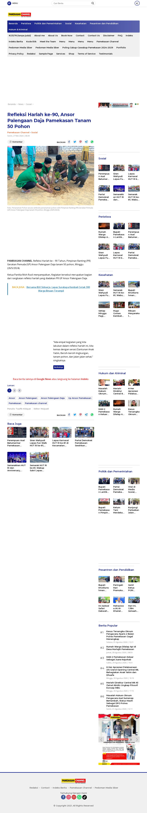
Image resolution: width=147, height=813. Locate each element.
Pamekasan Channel (108, 41)
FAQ (120, 35)
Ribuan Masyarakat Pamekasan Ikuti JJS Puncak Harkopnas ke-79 (134, 313)
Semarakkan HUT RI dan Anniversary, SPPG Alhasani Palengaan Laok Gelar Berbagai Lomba (16, 468)
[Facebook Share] (69, 142)
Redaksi (31, 53)
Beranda (13, 23)
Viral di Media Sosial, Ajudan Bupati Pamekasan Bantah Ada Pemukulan (133, 489)
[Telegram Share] (86, 142)
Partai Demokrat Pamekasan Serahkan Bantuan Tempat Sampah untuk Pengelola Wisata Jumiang (84, 443)
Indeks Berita (16, 41)
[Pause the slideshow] (131, 739)
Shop (71, 53)
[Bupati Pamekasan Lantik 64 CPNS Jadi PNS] (119, 226)
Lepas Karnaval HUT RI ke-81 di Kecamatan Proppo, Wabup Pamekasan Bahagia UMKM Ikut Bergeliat (60, 443)
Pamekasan (15, 403)
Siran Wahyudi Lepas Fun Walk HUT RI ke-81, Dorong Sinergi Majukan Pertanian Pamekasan (38, 443)
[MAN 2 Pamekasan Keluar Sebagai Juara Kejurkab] (104, 403)
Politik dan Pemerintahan (48, 23)
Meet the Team (48, 41)
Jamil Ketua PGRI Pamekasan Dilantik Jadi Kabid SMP (133, 588)
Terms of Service (86, 53)
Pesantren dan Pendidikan (104, 23)
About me (39, 35)
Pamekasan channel (36, 403)
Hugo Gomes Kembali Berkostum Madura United (118, 313)
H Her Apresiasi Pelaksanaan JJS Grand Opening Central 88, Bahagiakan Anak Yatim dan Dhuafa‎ (134, 391)
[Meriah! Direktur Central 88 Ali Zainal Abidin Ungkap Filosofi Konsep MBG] (119, 382)
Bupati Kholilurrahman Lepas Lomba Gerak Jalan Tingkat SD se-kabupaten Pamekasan (133, 293)
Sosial (68, 23)
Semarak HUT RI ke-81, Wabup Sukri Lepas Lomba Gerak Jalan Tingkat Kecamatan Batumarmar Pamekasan (38, 468)
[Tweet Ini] (75, 142)
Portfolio (121, 47)
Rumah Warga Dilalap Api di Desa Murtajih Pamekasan (104, 235)
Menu (62, 41)
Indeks (129, 35)
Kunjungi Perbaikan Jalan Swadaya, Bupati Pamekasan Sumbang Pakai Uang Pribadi (133, 510)
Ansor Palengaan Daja (53, 398)
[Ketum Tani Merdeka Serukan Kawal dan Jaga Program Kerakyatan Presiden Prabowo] (119, 501)
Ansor (12, 398)
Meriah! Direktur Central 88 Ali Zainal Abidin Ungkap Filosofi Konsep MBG (118, 391)
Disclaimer (108, 35)
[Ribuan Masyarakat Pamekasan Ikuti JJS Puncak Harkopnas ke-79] (134, 305)
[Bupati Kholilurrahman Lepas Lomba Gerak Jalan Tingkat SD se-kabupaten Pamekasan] (134, 284)
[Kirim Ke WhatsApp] (92, 142)
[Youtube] (74, 797)
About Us (53, 35)
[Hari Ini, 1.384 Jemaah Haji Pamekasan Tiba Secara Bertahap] (134, 600)
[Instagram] (68, 797)
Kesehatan (80, 23)
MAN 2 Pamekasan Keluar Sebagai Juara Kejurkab (104, 412)
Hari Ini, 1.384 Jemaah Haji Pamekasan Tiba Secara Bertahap (133, 608)
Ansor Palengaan (28, 398)
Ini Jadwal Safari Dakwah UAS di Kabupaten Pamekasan (104, 608)
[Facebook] (63, 797)
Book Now (66, 35)
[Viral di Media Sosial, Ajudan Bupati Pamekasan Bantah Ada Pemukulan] (134, 481)
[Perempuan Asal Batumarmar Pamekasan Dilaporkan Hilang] (16, 432)
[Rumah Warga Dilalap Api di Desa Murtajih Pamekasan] (104, 226)
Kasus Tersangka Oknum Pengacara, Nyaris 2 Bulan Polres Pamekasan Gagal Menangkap (134, 412)
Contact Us (94, 35)
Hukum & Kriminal (18, 29)
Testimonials (106, 53)
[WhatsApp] (79, 797)
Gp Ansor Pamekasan (79, 398)
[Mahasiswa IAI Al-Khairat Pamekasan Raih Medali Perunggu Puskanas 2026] (119, 600)
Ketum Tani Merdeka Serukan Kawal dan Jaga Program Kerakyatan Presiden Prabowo (118, 510)
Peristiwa (26, 23)
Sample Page (46, 53)
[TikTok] (84, 797)
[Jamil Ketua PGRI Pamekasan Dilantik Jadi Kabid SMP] (134, 579)
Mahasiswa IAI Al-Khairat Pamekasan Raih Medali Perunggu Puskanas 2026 (118, 608)
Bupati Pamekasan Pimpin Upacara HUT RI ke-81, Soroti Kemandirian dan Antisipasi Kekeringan (104, 510)
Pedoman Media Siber (20, 47)
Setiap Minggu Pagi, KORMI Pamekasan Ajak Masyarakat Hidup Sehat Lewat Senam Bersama (104, 313)
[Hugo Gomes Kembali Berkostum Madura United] (119, 305)
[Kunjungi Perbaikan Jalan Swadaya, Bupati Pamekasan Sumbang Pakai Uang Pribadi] (134, 501)
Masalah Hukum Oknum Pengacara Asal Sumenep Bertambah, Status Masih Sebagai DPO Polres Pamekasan (104, 391)
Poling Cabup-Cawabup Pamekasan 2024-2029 (87, 47)
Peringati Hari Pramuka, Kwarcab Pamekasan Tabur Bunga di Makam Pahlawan (118, 588)
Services (60, 53)
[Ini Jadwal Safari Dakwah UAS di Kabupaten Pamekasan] (104, 600)
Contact (80, 35)
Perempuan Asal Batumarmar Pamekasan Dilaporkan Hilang (16, 443)
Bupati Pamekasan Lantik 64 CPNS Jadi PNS (118, 235)
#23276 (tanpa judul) (20, 35)
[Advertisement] (73, 80)
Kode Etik (31, 41)
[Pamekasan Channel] (19, 14)
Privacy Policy (16, 53)
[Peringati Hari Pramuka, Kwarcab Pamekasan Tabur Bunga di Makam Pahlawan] (119, 579)
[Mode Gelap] (137, 3)
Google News (43, 379)
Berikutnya (58, 367)
